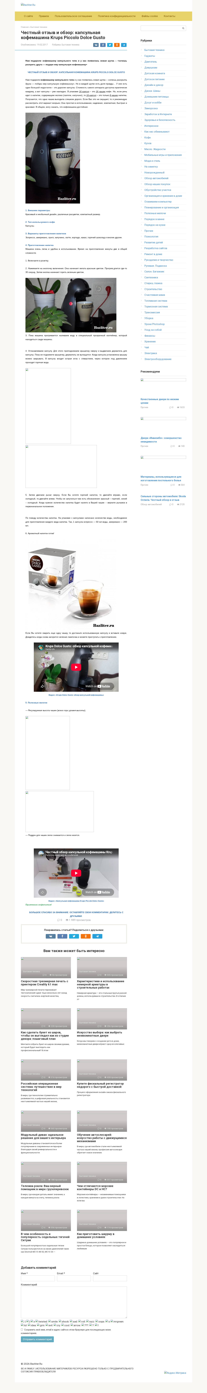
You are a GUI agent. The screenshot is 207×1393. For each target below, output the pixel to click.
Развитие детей (153, 242)
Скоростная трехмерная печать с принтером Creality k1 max (44, 982)
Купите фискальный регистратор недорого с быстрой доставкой (100, 1085)
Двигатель (150, 61)
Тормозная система (156, 306)
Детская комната (154, 73)
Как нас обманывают (157, 131)
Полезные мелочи (155, 213)
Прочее (148, 230)
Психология (151, 236)
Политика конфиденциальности (116, 16)
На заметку (151, 166)
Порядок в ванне (154, 219)
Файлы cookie (150, 16)
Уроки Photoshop (154, 324)
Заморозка (151, 108)
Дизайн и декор (153, 84)
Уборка (148, 318)
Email (61, 1273)
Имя (24, 1273)
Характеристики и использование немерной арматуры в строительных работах (100, 984)
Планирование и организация (161, 207)
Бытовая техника (70, 44)
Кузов (147, 143)
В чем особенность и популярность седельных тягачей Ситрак (45, 1237)
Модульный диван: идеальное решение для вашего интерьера (43, 1136)
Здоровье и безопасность (159, 119)
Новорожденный (154, 172)
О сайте (28, 16)
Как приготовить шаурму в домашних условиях (95, 1235)
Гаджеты (149, 55)
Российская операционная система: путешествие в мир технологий (41, 1087)
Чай (146, 347)
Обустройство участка (157, 189)
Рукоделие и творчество (158, 259)
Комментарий (29, 1284)
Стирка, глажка (153, 283)
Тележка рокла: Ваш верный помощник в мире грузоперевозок (45, 1187)
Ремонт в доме (153, 254)
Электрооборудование (157, 359)
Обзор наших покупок (157, 184)
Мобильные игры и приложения (163, 154)
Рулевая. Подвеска (155, 265)
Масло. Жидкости (154, 149)
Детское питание (154, 79)
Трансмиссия (152, 312)
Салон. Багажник (154, 271)
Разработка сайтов (155, 248)
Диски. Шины (152, 90)
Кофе (147, 137)
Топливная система (155, 300)
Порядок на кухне (154, 224)
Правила (44, 16)
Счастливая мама (154, 294)
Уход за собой (153, 329)
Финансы (149, 335)
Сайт (96, 1273)
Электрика (150, 353)
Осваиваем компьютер (158, 201)
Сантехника (151, 277)
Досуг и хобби (152, 102)
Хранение (150, 341)
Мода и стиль (152, 160)
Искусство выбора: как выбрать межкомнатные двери (99, 1034)
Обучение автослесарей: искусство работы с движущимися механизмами (102, 1138)
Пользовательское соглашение (73, 16)
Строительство (153, 289)
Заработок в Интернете (158, 114)
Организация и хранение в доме (163, 195)
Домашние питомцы (156, 96)
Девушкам (150, 67)
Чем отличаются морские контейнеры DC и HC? (95, 1187)
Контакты (169, 16)
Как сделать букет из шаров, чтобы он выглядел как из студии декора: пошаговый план (45, 1035)
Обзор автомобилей (156, 178)
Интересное (151, 125)
